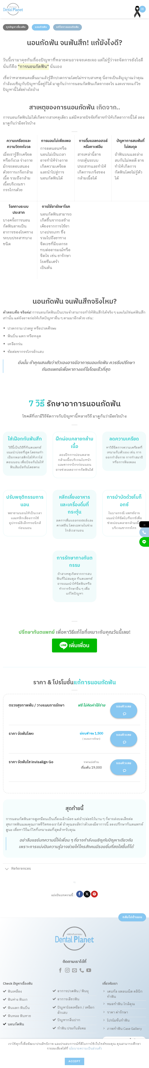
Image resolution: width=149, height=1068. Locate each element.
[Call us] (81, 970)
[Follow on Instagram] (67, 970)
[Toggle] (7, 869)
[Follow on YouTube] (88, 970)
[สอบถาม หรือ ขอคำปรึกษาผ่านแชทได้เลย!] (144, 542)
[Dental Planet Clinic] (18, 9)
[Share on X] (87, 894)
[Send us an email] (74, 970)
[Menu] (142, 9)
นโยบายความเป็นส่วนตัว (85, 1048)
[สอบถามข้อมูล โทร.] (144, 532)
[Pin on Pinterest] (94, 894)
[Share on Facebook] (79, 894)
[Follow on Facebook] (60, 970)
